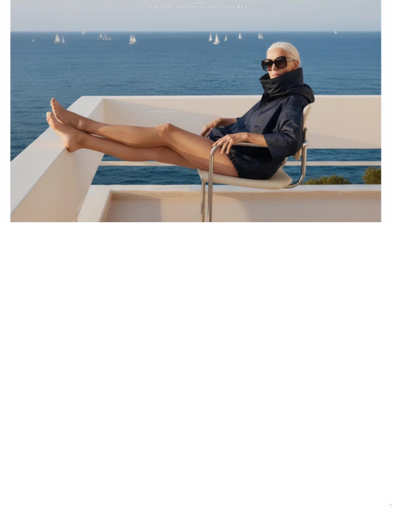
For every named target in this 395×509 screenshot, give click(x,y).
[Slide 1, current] (192, 507)
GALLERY (192, 7)
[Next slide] (246, 506)
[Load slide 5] (201, 507)
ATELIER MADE (166, 7)
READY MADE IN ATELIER (227, 7)
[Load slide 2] (194, 507)
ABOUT (157, 7)
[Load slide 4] (199, 507)
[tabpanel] (197, 111)
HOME (149, 7)
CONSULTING (213, 7)
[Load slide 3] (196, 507)
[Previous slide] (147, 506)
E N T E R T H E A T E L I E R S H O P (161, 112)
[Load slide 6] (203, 507)
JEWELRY (203, 7)
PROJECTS (180, 7)
